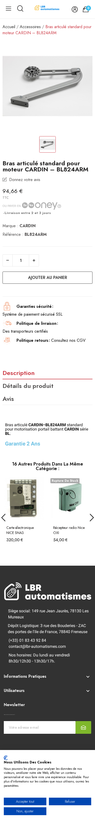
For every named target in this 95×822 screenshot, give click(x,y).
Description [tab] (19, 372)
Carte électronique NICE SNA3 (20, 530)
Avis (8, 398)
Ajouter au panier (47, 277)
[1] (83, 727)
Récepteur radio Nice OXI (69, 530)
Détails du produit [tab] (28, 385)
